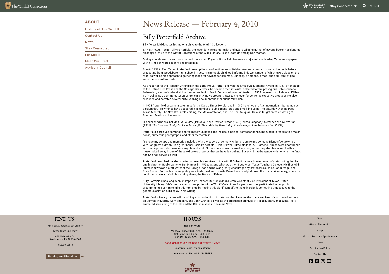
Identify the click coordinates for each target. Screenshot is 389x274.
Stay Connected (97, 48)
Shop (320, 230)
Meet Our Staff (96, 61)
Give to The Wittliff (319, 224)
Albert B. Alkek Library (70, 225)
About (320, 218)
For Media (93, 55)
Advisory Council (98, 67)
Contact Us (93, 35)
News (89, 42)
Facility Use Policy (320, 248)
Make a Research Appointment (320, 236)
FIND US (64, 219)
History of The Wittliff (102, 29)
